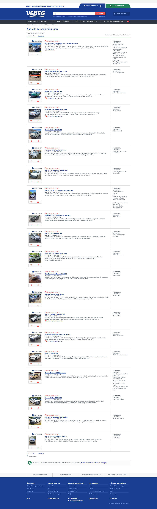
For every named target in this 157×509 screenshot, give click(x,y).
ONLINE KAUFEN (54, 483)
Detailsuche (102, 16)
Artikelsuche (71, 486)
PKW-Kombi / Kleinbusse (51, 24)
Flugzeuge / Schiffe (60, 21)
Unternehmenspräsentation (35, 486)
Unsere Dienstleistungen (117, 486)
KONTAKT (113, 498)
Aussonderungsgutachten (55, 98)
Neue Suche (33, 456)
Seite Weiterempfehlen (91, 475)
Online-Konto (51, 486)
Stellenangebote (94, 494)
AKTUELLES (93, 483)
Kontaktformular (72, 491)
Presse (91, 488)
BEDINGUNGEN (53, 498)
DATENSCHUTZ (73, 498)
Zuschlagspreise (73, 488)
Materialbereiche (115, 488)
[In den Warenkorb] (31, 56)
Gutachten (51, 50)
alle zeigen (41, 36)
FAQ (69, 494)
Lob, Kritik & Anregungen (117, 475)
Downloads (30, 491)
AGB (28, 498)
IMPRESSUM (93, 498)
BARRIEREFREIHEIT (75, 501)
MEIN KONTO (121, 14)
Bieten (49, 488)
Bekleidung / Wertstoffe (86, 21)
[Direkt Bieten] (38, 56)
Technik (44, 21)
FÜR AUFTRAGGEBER (118, 483)
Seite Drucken (65, 475)
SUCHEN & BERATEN (75, 483)
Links (28, 494)
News (90, 486)
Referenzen (30, 488)
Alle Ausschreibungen (113, 21)
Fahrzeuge (33, 21)
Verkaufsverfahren (53, 491)
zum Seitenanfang (40, 475)
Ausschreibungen (31, 24)
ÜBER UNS (30, 483)
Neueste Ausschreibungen (96, 491)
